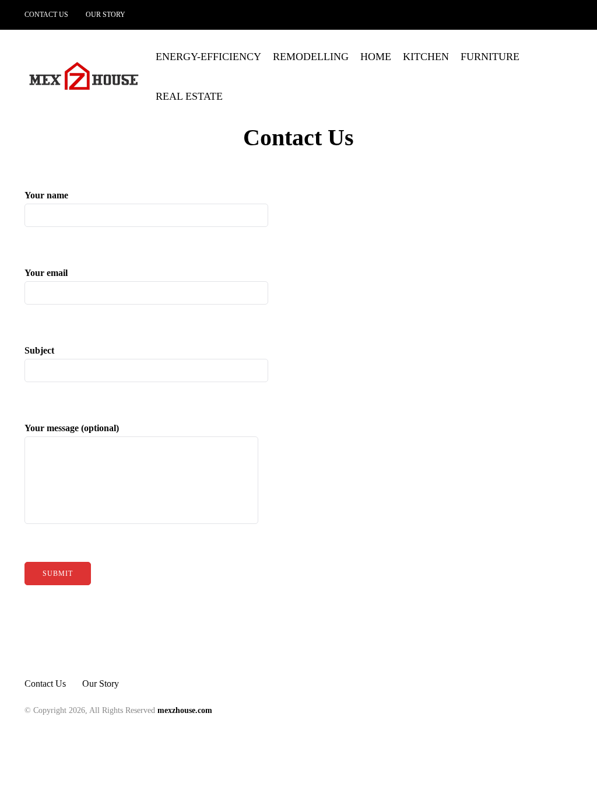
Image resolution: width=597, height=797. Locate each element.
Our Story (105, 15)
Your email (46, 273)
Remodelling (311, 56)
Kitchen (426, 56)
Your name (46, 195)
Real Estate (189, 96)
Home (375, 56)
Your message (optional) (71, 428)
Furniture (490, 56)
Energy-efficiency (208, 56)
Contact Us (46, 15)
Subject (39, 350)
